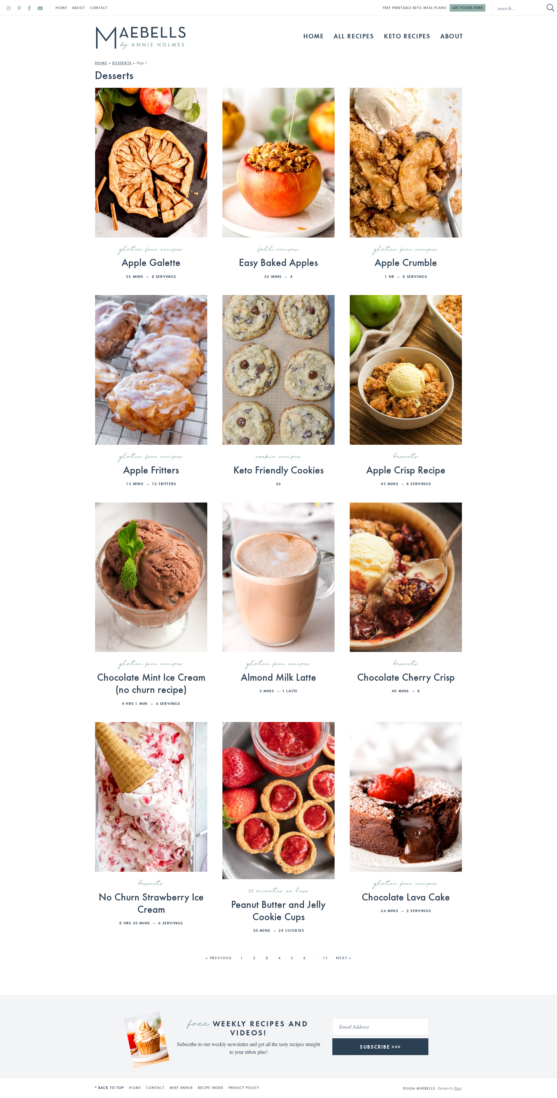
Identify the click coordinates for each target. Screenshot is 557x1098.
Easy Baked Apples (278, 262)
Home (61, 7)
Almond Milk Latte (278, 676)
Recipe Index (210, 1087)
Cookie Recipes (278, 457)
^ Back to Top (109, 1087)
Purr (457, 1088)
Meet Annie (181, 1087)
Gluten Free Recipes (151, 249)
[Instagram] (8, 8)
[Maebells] (140, 38)
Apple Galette (151, 262)
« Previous (219, 957)
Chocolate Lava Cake (406, 896)
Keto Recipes (407, 36)
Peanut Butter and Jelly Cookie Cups (278, 910)
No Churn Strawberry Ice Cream (151, 902)
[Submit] (550, 7)
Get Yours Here (467, 7)
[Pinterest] (19, 8)
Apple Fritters (151, 469)
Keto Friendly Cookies (278, 469)
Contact (99, 7)
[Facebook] (29, 8)
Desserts (122, 62)
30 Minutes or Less (278, 891)
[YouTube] (40, 8)
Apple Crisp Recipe (405, 469)
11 (326, 957)
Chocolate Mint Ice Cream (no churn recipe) (151, 682)
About (78, 7)
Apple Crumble (406, 262)
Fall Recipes (278, 249)
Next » (343, 957)
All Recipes (354, 36)
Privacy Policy (244, 1087)
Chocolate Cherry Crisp (406, 676)
